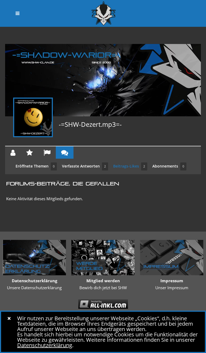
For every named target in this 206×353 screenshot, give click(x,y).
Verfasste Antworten (84, 166)
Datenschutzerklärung (44, 345)
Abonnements (168, 166)
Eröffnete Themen (35, 166)
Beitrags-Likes (129, 166)
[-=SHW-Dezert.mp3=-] (33, 117)
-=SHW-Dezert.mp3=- (90, 124)
